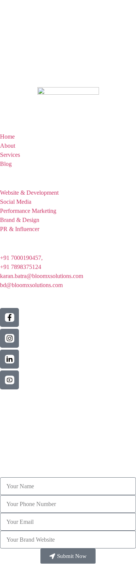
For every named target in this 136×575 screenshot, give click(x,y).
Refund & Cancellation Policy (36, 413)
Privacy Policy (17, 407)
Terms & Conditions (24, 401)
